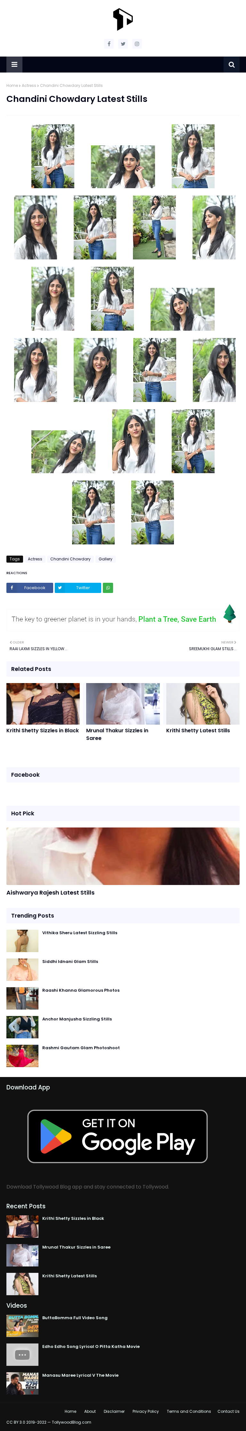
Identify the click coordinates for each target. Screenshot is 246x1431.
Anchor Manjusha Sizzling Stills (77, 1019)
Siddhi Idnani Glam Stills (70, 961)
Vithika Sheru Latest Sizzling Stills (79, 933)
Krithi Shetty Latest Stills (198, 730)
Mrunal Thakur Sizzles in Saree (117, 734)
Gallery (105, 559)
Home (12, 85)
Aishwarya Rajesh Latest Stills (50, 892)
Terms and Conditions (189, 1411)
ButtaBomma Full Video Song (75, 1318)
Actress (29, 85)
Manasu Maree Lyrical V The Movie (80, 1375)
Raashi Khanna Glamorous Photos (80, 990)
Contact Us (228, 1411)
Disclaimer (114, 1411)
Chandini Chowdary (70, 559)
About (90, 1411)
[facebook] (109, 44)
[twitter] (123, 44)
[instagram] (137, 44)
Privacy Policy (146, 1411)
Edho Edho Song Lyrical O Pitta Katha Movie (91, 1346)
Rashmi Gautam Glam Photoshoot (81, 1048)
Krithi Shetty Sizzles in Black (42, 730)
